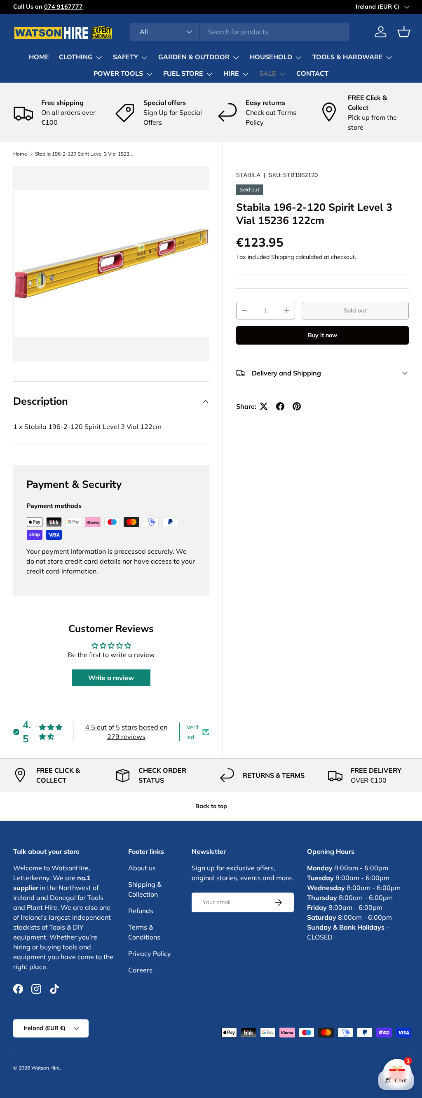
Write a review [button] (111, 678)
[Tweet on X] (264, 406)
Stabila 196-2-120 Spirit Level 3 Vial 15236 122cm (84, 154)
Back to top (211, 806)
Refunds (140, 911)
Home (20, 154)
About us (142, 868)
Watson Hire (45, 1068)
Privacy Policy (149, 953)
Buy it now (322, 335)
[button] (404, 32)
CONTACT (312, 73)
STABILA (248, 175)
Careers (140, 970)
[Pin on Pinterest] (296, 406)
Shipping (282, 257)
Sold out (355, 310)
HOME (39, 57)
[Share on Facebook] (280, 406)
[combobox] (239, 32)
